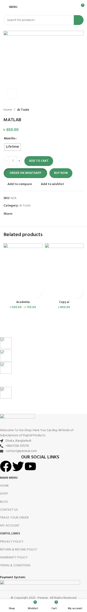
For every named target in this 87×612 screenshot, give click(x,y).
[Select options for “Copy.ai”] (49, 286)
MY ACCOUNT (9, 525)
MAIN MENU (9, 478)
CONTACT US (9, 509)
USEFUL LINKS (10, 533)
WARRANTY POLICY (14, 557)
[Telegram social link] (36, 214)
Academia (23, 302)
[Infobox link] (40, 343)
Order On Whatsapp (25, 173)
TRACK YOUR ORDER (14, 517)
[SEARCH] (79, 20)
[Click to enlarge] (12, 94)
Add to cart (38, 160)
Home (7, 110)
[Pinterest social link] (26, 214)
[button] (25, 173)
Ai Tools (23, 110)
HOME (4, 485)
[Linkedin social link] (31, 214)
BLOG (4, 502)
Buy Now (61, 173)
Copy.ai (64, 302)
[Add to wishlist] (7, 294)
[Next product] (81, 110)
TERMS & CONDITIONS (15, 565)
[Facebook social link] (15, 214)
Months (10, 138)
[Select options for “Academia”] (7, 286)
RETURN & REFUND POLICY (18, 549)
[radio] (12, 147)
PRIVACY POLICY (11, 541)
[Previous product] (72, 110)
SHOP (4, 493)
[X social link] (20, 214)
